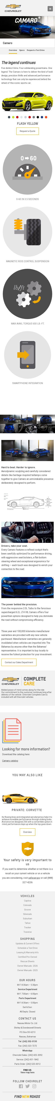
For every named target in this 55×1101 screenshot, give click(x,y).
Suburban (27, 918)
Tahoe (28, 923)
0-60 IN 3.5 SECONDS (27, 199)
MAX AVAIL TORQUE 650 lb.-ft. (27, 323)
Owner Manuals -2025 (27, 970)
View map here (27, 1072)
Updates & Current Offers (27, 943)
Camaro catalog (10, 761)
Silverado (27, 914)
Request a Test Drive (36, 50)
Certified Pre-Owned (27, 957)
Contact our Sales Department (19, 662)
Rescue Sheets (27, 961)
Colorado (27, 905)
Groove (27, 909)
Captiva (27, 901)
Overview (13, 50)
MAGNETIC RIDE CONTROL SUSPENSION (27, 261)
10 (46, 117)
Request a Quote (27, 131)
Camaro (7, 43)
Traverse (27, 932)
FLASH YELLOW (27, 124)
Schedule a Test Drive (28, 948)
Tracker (27, 927)
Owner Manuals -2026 (27, 966)
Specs (22, 50)
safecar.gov (34, 877)
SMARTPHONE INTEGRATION (27, 383)
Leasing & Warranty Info (28, 952)
